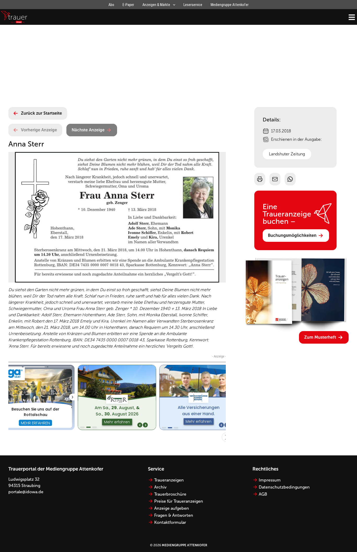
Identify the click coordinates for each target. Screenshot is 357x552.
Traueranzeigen (169, 480)
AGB (263, 494)
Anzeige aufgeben (171, 508)
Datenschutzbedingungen (284, 487)
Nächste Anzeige (88, 130)
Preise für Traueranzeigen (178, 501)
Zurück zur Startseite (41, 113)
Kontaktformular (170, 522)
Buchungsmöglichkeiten (292, 235)
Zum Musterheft (320, 337)
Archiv (160, 487)
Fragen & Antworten (173, 515)
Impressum (270, 480)
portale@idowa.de (25, 492)
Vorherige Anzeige (39, 130)
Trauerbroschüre (170, 494)
